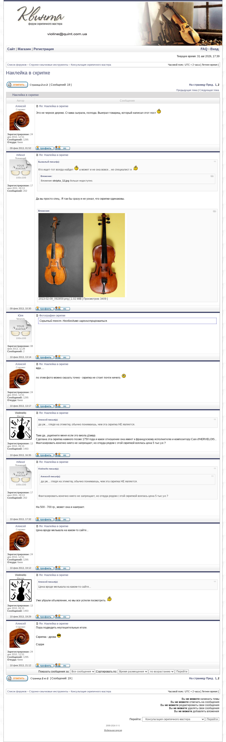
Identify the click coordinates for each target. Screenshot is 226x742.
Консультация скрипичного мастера (91, 64)
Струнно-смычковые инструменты (48, 64)
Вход (214, 49)
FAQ (204, 49)
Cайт (11, 49)
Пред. (210, 84)
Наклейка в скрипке (28, 73)
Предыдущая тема (186, 90)
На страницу (197, 84)
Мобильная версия (113, 730)
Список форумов (16, 64)
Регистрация (44, 49)
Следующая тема (209, 90)
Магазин (24, 49)
